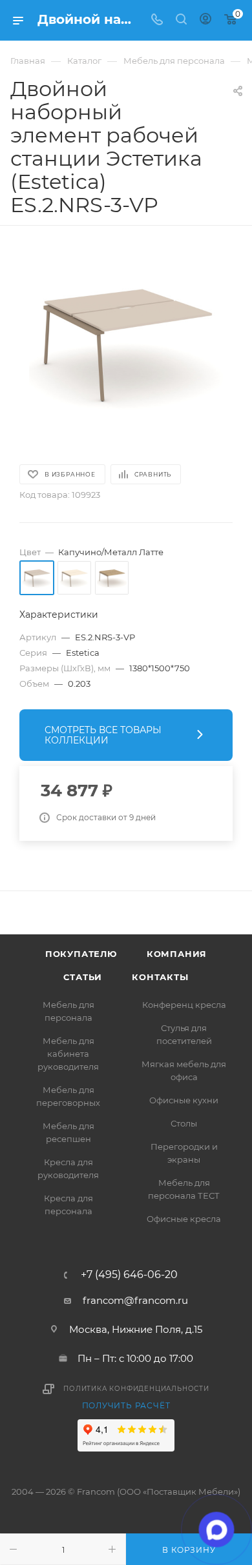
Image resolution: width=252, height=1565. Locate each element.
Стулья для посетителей (184, 1034)
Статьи (82, 977)
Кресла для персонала (68, 1204)
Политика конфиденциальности (136, 1388)
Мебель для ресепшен (68, 1132)
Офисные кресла (184, 1219)
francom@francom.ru (135, 1300)
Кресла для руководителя (68, 1168)
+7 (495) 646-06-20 (129, 1275)
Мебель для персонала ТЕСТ (184, 1189)
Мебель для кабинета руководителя (68, 1054)
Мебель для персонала (68, 1011)
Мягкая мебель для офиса (184, 1070)
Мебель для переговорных (68, 1096)
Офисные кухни (183, 1100)
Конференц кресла (184, 1004)
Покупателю (81, 954)
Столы (184, 1123)
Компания (177, 954)
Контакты (160, 977)
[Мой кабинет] (205, 20)
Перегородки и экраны (184, 1153)
